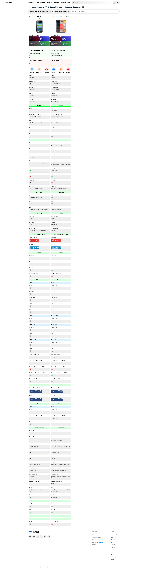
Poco (112, 554)
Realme (113, 552)
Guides (94, 539)
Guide (50, 2)
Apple (112, 542)
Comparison (41, 2)
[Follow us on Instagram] (41, 536)
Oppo (112, 549)
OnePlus (113, 547)
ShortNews (66, 2)
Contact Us (39, 563)
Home (93, 535)
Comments (39, 72)
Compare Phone (96, 537)
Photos (32, 72)
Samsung (113, 557)
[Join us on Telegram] (37, 536)
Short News (97, 542)
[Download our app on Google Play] (45, 536)
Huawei (113, 544)
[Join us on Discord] (48, 536)
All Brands (113, 537)
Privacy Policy (32, 563)
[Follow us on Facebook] (30, 536)
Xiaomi (112, 559)
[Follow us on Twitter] (33, 536)
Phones (57, 2)
